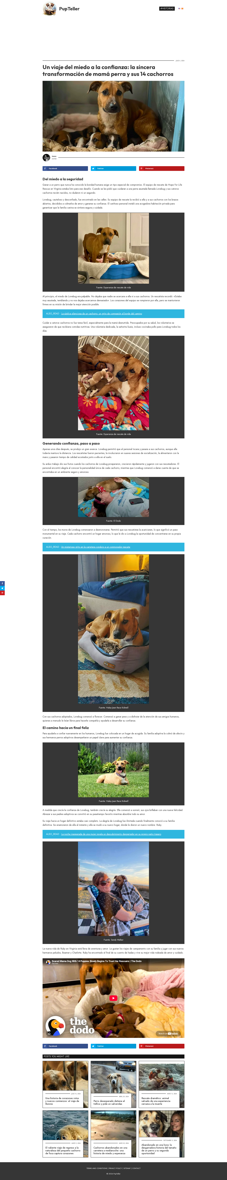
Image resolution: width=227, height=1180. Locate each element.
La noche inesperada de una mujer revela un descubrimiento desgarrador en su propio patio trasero (111, 834)
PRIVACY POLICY (115, 1168)
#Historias (167, 8)
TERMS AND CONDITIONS (96, 1168)
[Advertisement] (113, 37)
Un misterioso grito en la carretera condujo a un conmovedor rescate (95, 547)
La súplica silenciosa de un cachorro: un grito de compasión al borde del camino (101, 313)
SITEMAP (127, 1168)
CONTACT (136, 1168)
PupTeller (69, 9)
